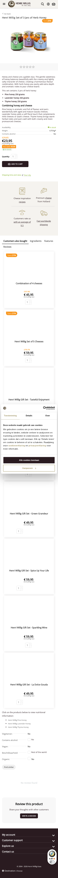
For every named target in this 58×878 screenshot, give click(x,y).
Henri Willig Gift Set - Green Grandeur (29, 513)
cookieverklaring (16, 445)
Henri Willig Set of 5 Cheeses (29, 341)
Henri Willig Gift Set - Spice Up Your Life (29, 570)
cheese (48, 198)
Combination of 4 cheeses (29, 283)
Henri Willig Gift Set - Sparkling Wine (29, 627)
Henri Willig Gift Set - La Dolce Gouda (29, 684)
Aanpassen (27, 468)
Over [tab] (47, 415)
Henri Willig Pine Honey (17, 720)
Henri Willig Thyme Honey (18, 727)
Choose (19, 871)
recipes (22, 201)
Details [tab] (29, 415)
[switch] (52, 861)
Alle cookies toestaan (29, 460)
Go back (7, 14)
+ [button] (16, 155)
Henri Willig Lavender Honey (19, 723)
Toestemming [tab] (10, 415)
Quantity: (6, 156)
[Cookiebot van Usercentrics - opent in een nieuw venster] (43, 408)
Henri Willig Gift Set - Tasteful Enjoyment (28, 399)
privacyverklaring (37, 445)
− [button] (16, 158)
